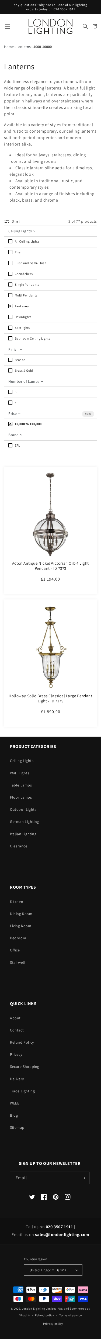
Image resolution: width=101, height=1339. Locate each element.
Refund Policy (22, 1042)
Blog (14, 1115)
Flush (18, 252)
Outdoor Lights (23, 809)
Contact (17, 1030)
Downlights (23, 317)
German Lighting (24, 821)
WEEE (14, 1103)
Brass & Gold (23, 370)
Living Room (21, 925)
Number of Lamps (24, 381)
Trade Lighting (22, 1091)
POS (60, 1308)
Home (9, 46)
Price (13, 413)
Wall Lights (19, 773)
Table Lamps (21, 785)
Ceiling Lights (20, 231)
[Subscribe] (83, 1178)
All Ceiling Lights (26, 241)
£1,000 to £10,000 (28, 424)
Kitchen (16, 901)
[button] (7, 26)
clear (88, 414)
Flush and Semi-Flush (30, 263)
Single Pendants (26, 284)
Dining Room (21, 913)
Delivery (17, 1078)
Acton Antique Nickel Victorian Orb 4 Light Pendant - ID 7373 (50, 566)
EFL (17, 445)
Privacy (16, 1054)
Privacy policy (53, 1324)
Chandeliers (23, 274)
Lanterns (23, 46)
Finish (14, 349)
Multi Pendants (25, 295)
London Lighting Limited (39, 1308)
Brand (14, 434)
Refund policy (44, 1315)
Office (15, 950)
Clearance (18, 846)
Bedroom (18, 938)
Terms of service (70, 1315)
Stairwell (17, 962)
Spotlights (22, 328)
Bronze (19, 360)
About (15, 1018)
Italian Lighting (23, 833)
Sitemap (17, 1127)
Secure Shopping (24, 1066)
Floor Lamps (21, 797)
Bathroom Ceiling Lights (32, 338)
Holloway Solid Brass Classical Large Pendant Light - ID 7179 (50, 698)
